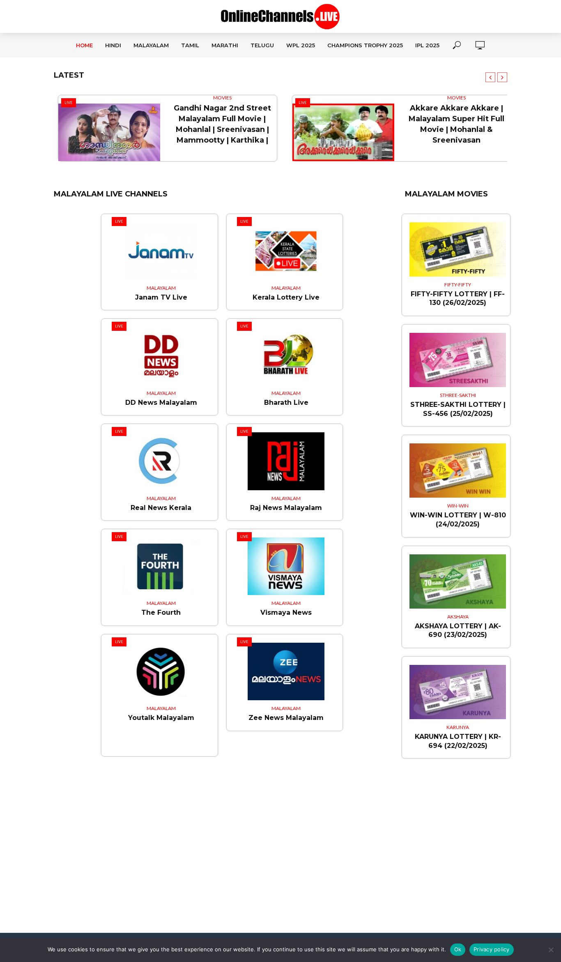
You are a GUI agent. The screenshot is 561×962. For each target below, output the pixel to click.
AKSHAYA (458, 617)
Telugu (262, 45)
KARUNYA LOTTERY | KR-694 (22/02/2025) (458, 741)
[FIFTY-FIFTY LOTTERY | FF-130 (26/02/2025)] (457, 245)
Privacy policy (492, 949)
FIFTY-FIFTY (457, 284)
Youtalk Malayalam (161, 718)
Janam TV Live (161, 297)
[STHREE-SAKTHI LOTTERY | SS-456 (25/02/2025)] (457, 356)
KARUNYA (457, 727)
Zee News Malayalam (286, 718)
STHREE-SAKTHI (458, 395)
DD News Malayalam (161, 402)
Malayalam (151, 45)
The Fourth (161, 612)
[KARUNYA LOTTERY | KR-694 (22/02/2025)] (457, 688)
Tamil (190, 45)
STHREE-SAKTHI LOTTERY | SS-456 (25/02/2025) (458, 409)
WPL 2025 (300, 45)
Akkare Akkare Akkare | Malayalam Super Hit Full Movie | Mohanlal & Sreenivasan (456, 124)
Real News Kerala (161, 508)
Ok (458, 949)
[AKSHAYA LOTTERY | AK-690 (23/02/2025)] (457, 577)
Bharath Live (286, 402)
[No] (551, 950)
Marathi (225, 45)
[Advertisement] (280, 860)
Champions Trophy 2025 (365, 45)
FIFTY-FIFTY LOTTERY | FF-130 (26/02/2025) (458, 298)
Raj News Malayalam (286, 508)
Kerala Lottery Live (286, 297)
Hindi (113, 45)
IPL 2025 (427, 45)
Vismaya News (286, 612)
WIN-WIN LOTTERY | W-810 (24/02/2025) (458, 519)
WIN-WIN (458, 506)
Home (84, 45)
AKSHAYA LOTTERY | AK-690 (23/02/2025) (458, 630)
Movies (222, 98)
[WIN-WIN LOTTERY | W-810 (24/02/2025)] (457, 466)
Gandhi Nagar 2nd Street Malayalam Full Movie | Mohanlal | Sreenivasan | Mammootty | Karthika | (222, 124)
